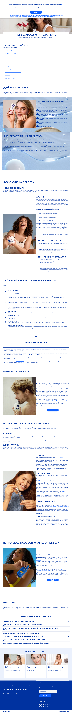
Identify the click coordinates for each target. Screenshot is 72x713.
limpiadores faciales (14, 440)
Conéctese (42, 701)
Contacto (18, 693)
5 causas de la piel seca (10, 59)
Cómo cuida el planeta (9, 693)
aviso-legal (25, 685)
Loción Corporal (52, 580)
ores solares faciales (51, 523)
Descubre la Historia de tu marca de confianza (12, 691)
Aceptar (36, 12)
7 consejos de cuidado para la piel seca (13, 63)
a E (55, 402)
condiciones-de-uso (7, 685)
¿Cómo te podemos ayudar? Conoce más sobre (16, 689)
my (41, 682)
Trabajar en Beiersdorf (27, 691)
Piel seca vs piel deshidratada (11, 56)
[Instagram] (44, 705)
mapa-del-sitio (31, 685)
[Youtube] (48, 705)
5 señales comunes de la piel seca (12, 53)
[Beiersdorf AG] (6, 711)
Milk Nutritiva (35, 296)
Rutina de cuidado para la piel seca (13, 72)
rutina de (20, 361)
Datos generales (9, 66)
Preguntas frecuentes (10, 78)
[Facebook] (40, 705)
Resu (7, 75)
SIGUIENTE (45, 695)
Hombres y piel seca (9, 69)
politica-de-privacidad (16, 685)
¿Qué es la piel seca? (9, 50)
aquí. (62, 4)
